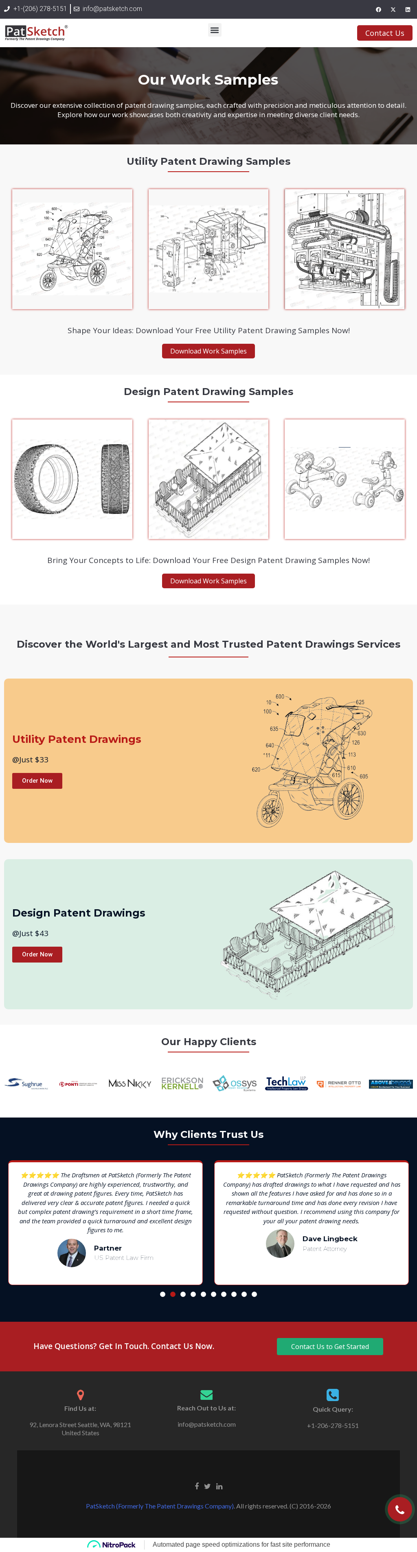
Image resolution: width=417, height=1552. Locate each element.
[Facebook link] (197, 1485)
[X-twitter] (393, 9)
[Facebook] (378, 9)
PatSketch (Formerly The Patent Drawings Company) (160, 1506)
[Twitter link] (207, 1485)
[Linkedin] (407, 9)
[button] (215, 30)
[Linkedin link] (219, 1485)
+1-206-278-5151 (333, 1425)
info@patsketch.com (207, 1424)
